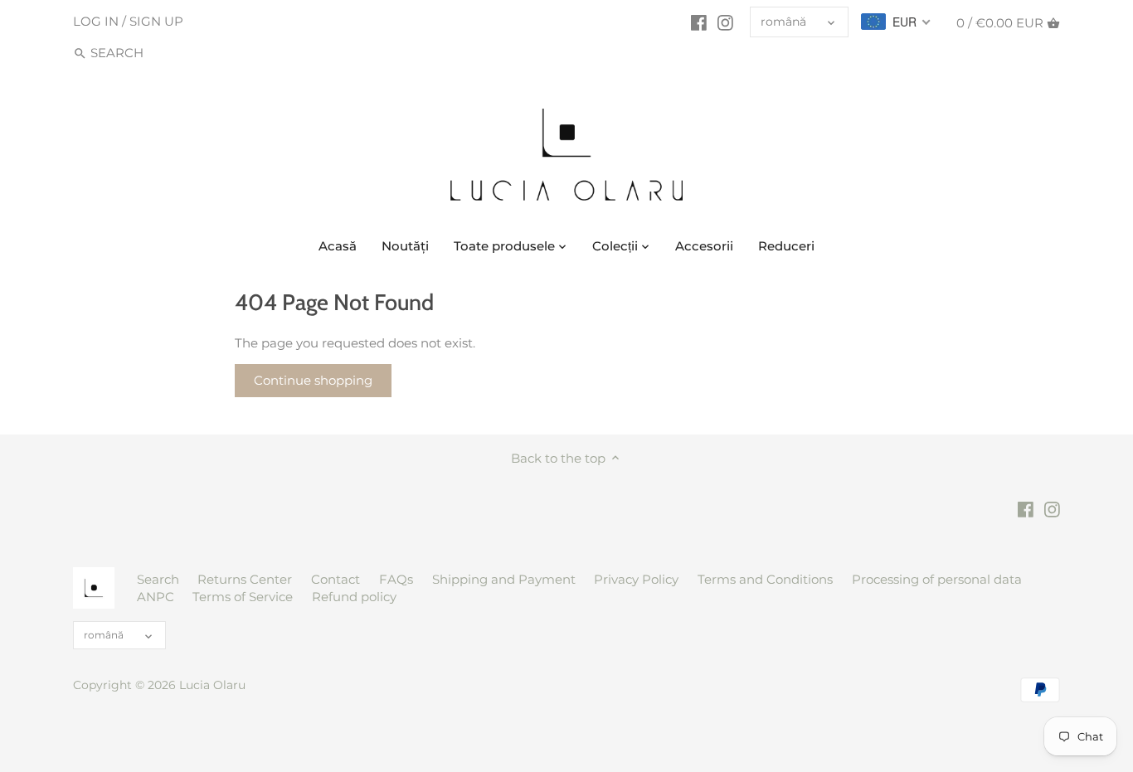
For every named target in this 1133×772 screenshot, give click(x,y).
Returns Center (244, 579)
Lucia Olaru (212, 685)
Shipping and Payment (504, 579)
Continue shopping (313, 380)
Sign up (156, 21)
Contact (335, 579)
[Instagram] (725, 22)
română (783, 21)
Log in (96, 21)
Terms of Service (242, 596)
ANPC (155, 596)
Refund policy (354, 596)
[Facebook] (699, 22)
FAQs (396, 579)
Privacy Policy (636, 579)
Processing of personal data (937, 579)
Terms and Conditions (765, 579)
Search (158, 579)
